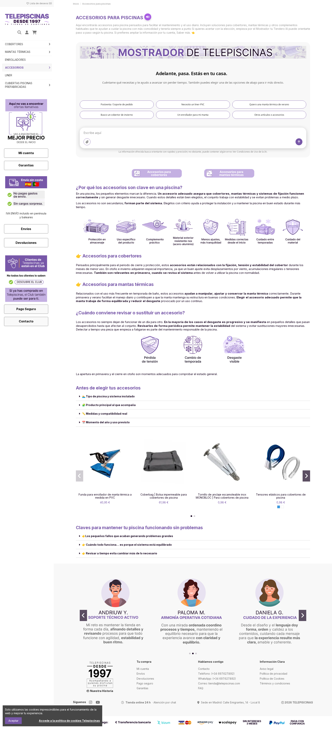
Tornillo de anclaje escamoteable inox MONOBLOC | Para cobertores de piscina (222, 496)
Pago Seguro (26, 309)
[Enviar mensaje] (298, 141)
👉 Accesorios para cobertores (109, 256)
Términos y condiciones (275, 683)
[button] (191, 516)
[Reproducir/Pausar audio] (147, 16)
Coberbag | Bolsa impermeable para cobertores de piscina (163, 496)
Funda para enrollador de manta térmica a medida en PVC (105, 496)
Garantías (26, 165)
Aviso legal (266, 668)
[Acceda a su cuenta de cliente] (27, 33)
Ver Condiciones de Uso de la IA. (250, 151)
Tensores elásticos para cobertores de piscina (281, 496)
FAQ (200, 688)
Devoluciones (26, 243)
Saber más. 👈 (186, 32)
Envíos (26, 229)
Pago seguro (145, 683)
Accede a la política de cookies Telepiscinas (69, 720)
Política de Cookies (272, 678)
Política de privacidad (273, 673)
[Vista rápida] (110, 489)
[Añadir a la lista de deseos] (99, 489)
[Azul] (278, 507)
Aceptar (13, 720)
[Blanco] (282, 507)
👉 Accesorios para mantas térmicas (115, 284)
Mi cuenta (26, 153)
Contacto (26, 321)
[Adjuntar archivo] (87, 141)
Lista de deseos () (40, 3)
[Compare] (105, 489)
